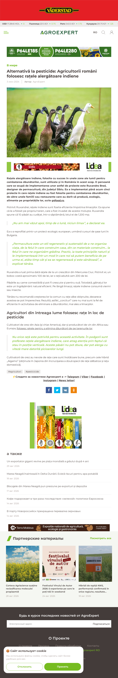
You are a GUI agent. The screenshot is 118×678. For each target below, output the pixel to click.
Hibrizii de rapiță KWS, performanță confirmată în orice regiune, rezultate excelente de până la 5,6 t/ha (95, 588)
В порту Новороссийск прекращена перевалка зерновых (44, 511)
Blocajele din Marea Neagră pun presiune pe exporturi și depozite (47, 486)
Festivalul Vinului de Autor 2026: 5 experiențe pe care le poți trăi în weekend (58, 588)
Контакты (93, 645)
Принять (62, 666)
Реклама (43, 645)
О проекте (25, 645)
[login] (111, 32)
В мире (12, 65)
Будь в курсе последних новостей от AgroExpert (59, 615)
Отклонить (24, 666)
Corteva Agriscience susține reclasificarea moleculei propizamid (21, 588)
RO (95, 32)
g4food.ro (58, 200)
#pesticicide (32, 371)
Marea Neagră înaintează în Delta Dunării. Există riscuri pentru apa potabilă (52, 473)
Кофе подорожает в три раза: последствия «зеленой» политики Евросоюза (55, 498)
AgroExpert (39, 81)
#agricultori (14, 371)
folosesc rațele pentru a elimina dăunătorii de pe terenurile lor (54, 328)
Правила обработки (68, 645)
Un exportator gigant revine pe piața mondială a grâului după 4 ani (48, 461)
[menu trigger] (6, 32)
